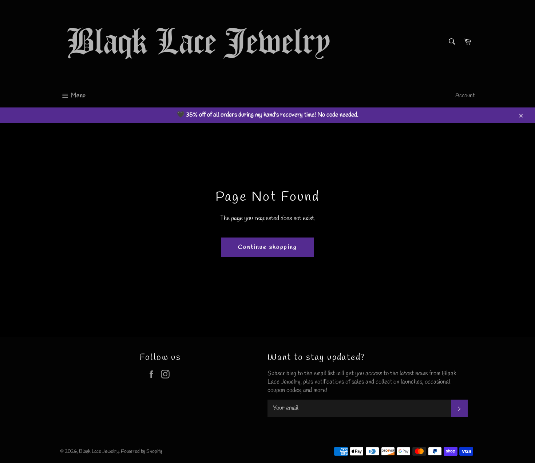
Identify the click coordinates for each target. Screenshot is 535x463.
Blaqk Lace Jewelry (99, 451)
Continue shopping (267, 247)
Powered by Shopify (141, 451)
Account (465, 95)
